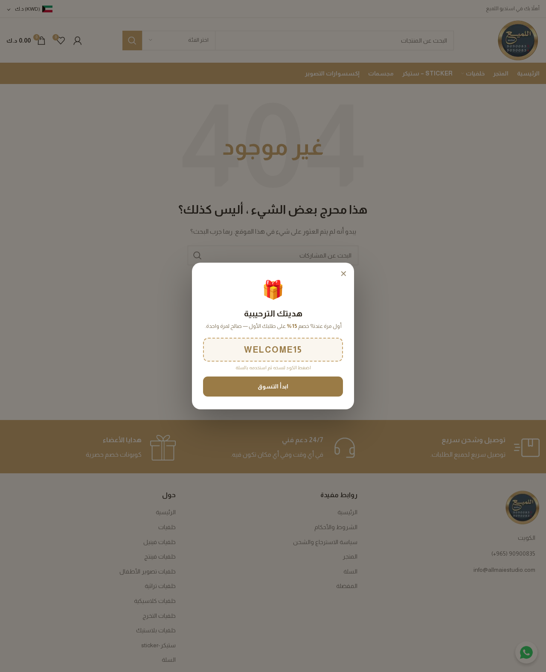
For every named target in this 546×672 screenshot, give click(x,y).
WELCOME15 (273, 349)
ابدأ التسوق (273, 386)
